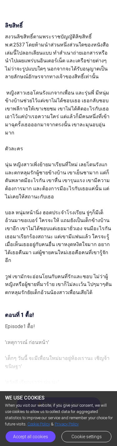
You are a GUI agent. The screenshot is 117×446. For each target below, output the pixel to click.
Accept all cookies (30, 436)
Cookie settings (86, 436)
